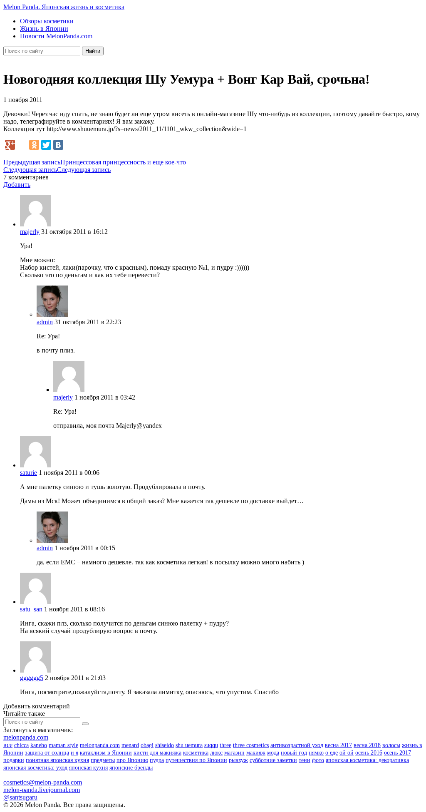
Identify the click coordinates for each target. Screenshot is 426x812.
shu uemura (189, 745)
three (225, 745)
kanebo (38, 745)
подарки (13, 760)
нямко (316, 753)
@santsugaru (20, 797)
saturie (28, 472)
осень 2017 (397, 753)
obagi (147, 745)
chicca (21, 745)
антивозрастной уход (296, 745)
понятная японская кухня (57, 760)
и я (74, 753)
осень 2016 (368, 753)
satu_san (31, 609)
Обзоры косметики (47, 21)
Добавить (16, 184)
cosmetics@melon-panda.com (42, 782)
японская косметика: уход (35, 768)
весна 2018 (367, 745)
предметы (103, 760)
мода (273, 753)
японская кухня (88, 768)
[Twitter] (46, 145)
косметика (195, 753)
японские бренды (131, 768)
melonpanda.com (25, 737)
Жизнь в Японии (44, 28)
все (7, 744)
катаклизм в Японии (106, 753)
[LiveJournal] (22, 145)
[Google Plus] (10, 145)
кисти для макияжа (157, 753)
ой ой (346, 753)
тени (304, 760)
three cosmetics (251, 745)
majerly (30, 231)
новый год (294, 753)
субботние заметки (273, 760)
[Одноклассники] (34, 145)
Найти (92, 51)
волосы (391, 745)
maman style (63, 745)
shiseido (164, 745)
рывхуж (238, 760)
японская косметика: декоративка (367, 760)
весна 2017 (338, 745)
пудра (157, 760)
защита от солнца (47, 753)
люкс (216, 753)
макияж (255, 753)
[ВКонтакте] (58, 145)
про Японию (132, 760)
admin (45, 321)
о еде (331, 753)
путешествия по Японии (196, 760)
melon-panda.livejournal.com (41, 789)
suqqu (211, 745)
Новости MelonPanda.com (56, 36)
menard (130, 745)
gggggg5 (31, 677)
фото (318, 760)
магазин (234, 753)
